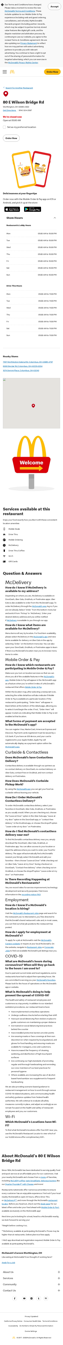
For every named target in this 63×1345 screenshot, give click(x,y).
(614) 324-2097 (25, 110)
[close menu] (4, 71)
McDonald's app (39, 606)
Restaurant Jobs (34, 947)
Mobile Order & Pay (33, 687)
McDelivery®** (10, 1200)
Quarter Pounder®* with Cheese (19, 1184)
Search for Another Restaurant (19, 88)
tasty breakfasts (33, 1180)
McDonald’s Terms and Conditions (20, 11)
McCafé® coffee (17, 1180)
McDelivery (12, 620)
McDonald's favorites (46, 980)
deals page (45, 1203)
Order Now (52, 71)
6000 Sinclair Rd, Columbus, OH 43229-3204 (22, 366)
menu (43, 1177)
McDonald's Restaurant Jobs (26, 913)
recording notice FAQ (31, 894)
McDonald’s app (24, 789)
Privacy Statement (28, 43)
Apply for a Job (8, 1262)
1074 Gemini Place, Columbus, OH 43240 (21, 370)
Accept (54, 6)
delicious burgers (48, 1180)
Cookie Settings (31, 1331)
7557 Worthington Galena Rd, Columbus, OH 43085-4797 (28, 362)
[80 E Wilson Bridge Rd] (33, 405)
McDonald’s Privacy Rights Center (23, 62)
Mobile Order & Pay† (50, 1207)
